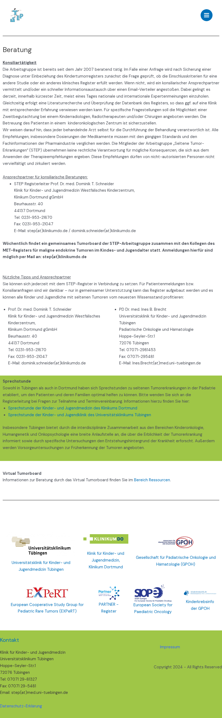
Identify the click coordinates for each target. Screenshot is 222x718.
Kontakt (9, 639)
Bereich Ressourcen (152, 480)
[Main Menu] (207, 15)
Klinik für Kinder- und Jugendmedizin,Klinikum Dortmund (105, 560)
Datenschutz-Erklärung (21, 706)
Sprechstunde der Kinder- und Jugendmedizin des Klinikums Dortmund (72, 408)
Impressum (170, 647)
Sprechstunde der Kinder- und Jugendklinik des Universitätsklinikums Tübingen (79, 415)
